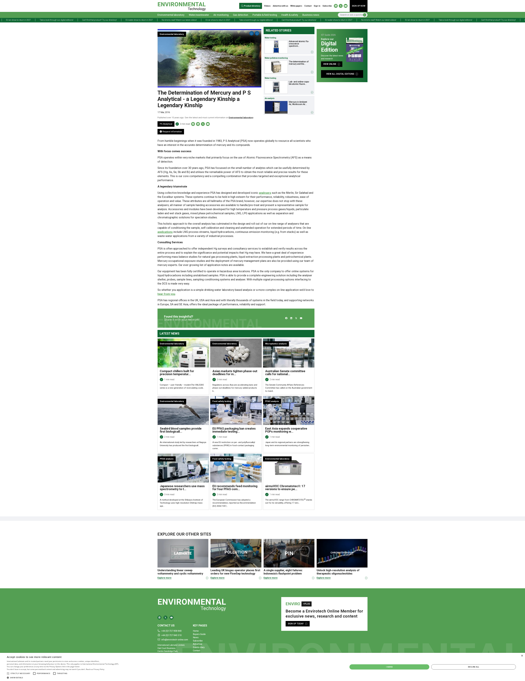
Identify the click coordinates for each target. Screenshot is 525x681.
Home (196, 631)
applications (165, 232)
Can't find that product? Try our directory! (200, 20)
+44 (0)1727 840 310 (171, 635)
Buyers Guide (199, 634)
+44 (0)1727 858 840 (171, 631)
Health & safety (289, 14)
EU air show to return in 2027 (119, 20)
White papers (296, 6)
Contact (308, 6)
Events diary (199, 647)
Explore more (164, 578)
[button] (8, 673)
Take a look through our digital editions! (157, 20)
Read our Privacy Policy (95, 669)
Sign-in (317, 6)
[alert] (262, 667)
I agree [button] (389, 667)
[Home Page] (182, 6)
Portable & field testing (265, 14)
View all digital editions (340, 74)
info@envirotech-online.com (174, 639)
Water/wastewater (199, 14)
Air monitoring (221, 14)
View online (329, 64)
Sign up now (358, 6)
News (196, 637)
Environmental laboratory (171, 14)
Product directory (252, 6)
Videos (267, 6)
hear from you (166, 294)
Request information (172, 131)
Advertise (197, 644)
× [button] (522, 656)
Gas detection (240, 14)
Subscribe (327, 6)
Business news (310, 14)
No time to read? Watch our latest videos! (80, 20)
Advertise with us (280, 6)
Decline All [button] (473, 667)
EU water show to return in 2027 (40, 20)
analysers (265, 192)
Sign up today (296, 623)
